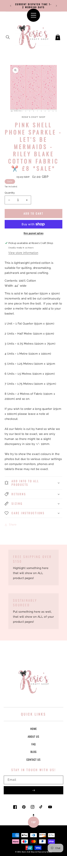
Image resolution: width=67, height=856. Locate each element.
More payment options (33, 233)
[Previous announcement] (11, 6)
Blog (34, 752)
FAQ (33, 744)
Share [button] (13, 524)
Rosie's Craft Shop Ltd (29, 852)
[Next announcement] (56, 6)
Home (33, 729)
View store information (23, 252)
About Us (33, 736)
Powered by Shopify (45, 852)
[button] (8, 36)
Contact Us (33, 759)
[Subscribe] (33, 790)
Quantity (10, 192)
